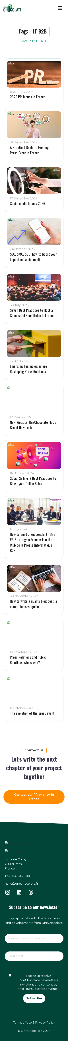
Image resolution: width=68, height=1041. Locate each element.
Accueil (27, 41)
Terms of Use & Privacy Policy (34, 1022)
